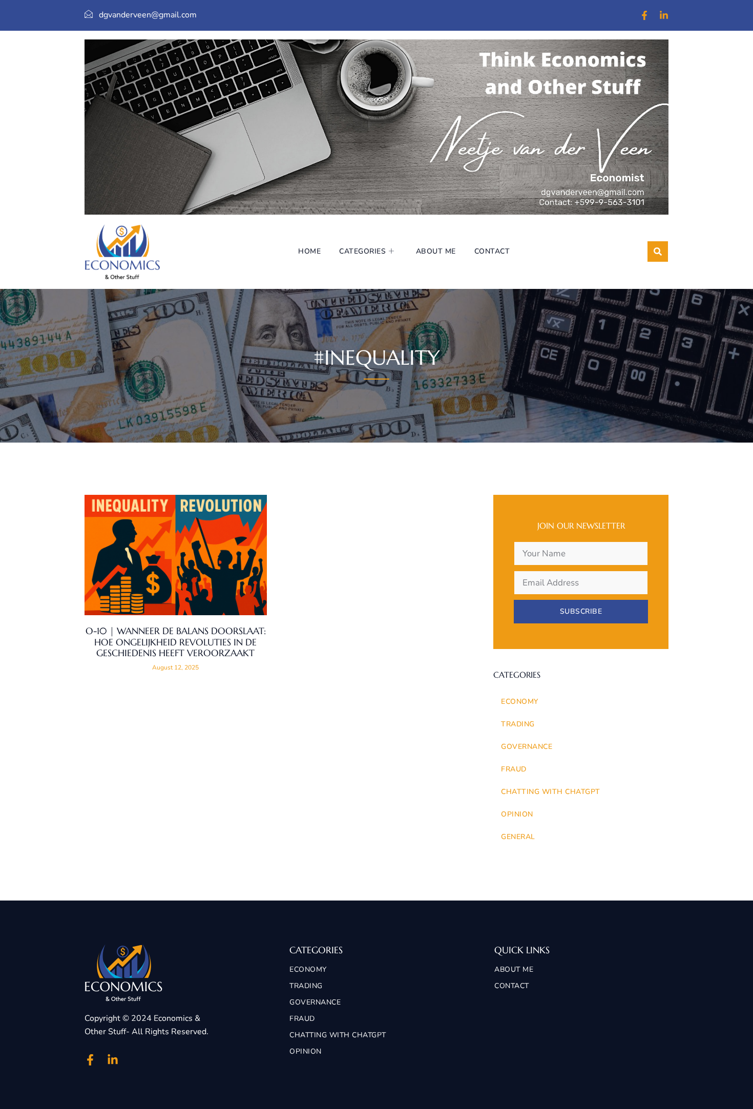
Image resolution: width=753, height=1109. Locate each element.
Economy (519, 701)
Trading (518, 724)
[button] (657, 251)
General (518, 837)
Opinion (517, 814)
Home (309, 251)
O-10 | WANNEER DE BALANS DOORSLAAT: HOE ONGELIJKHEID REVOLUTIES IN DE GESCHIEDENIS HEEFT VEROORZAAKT (176, 642)
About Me (436, 251)
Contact (492, 251)
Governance (526, 746)
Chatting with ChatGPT (550, 792)
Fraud (514, 769)
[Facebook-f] (644, 15)
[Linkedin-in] (663, 15)
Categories (362, 251)
